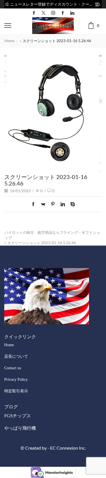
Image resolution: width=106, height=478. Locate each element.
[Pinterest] (53, 204)
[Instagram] (53, 13)
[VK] (43, 204)
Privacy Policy (16, 379)
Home (9, 40)
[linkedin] (63, 204)
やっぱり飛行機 (20, 428)
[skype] (71, 204)
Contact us (12, 368)
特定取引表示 (16, 391)
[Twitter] (44, 13)
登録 (91, 4)
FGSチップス (17, 415)
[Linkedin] (72, 13)
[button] (7, 4)
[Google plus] (63, 13)
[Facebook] (34, 13)
